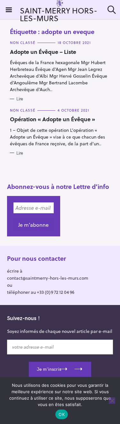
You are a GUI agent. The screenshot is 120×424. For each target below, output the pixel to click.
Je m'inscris (49, 369)
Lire (19, 98)
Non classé (22, 42)
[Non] (112, 400)
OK (62, 414)
